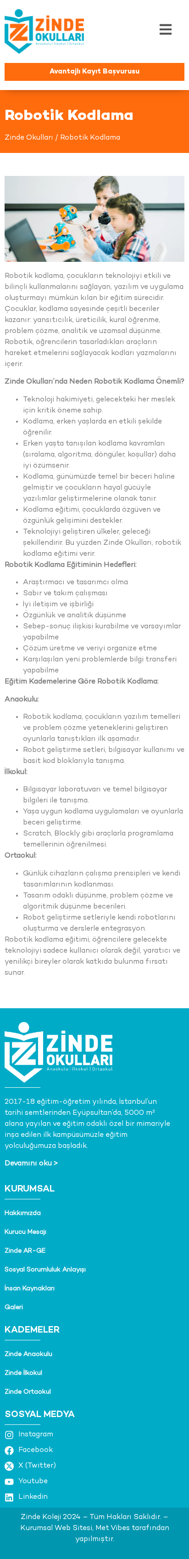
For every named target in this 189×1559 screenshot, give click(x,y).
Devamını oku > (31, 1164)
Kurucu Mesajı (25, 1232)
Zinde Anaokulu (28, 1354)
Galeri (14, 1307)
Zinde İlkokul (23, 1373)
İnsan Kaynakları (30, 1288)
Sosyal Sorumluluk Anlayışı (45, 1269)
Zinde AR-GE (25, 1251)
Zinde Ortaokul (28, 1392)
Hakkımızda (23, 1213)
